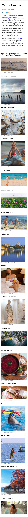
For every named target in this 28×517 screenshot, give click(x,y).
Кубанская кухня (7, 351)
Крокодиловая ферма (9, 383)
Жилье (3, 265)
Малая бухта (5, 328)
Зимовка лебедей (7, 107)
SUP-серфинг (6, 435)
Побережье (5, 234)
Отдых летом (5, 170)
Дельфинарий (6, 404)
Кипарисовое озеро (8, 466)
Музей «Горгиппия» (8, 296)
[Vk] (3, 12)
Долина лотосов (7, 191)
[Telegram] (6, 12)
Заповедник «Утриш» (9, 76)
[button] (3, 65)
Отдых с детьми (7, 212)
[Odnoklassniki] (8, 12)
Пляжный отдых (7, 138)
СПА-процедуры (7, 498)
